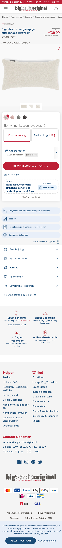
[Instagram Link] (26, 463)
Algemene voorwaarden (19, 512)
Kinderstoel (39, 406)
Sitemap (14, 518)
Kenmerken (16, 276)
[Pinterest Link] (33, 463)
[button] (23, 106)
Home (5, 17)
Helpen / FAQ (10, 382)
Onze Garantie (11, 425)
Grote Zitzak (39, 386)
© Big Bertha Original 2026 (38, 518)
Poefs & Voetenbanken (45, 411)
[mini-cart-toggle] (56, 8)
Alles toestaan (21, 540)
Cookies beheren (47, 540)
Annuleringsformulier (15, 412)
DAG (30, 2)
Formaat (14, 267)
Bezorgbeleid (10, 395)
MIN (47, 2)
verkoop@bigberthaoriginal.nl (20, 442)
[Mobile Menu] (6, 8)
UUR (39, 2)
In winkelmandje (31, 165)
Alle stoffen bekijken (20, 294)
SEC (57, 2)
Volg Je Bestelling (12, 399)
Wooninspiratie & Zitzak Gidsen (12, 419)
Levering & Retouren (22, 285)
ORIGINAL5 (49, 188)
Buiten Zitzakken (42, 391)
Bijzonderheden (19, 258)
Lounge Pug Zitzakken (44, 382)
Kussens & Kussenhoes (45, 416)
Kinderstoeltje (40, 401)
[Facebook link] (19, 463)
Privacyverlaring (46, 512)
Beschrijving (17, 249)
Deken (36, 420)
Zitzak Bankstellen (42, 396)
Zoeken (7, 377)
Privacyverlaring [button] (41, 533)
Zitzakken (38, 377)
